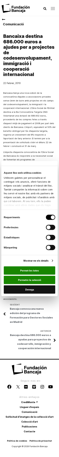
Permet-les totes (29, 270)
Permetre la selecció (29, 280)
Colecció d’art (29, 421)
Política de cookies (17, 441)
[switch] (50, 227)
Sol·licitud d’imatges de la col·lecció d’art (30, 416)
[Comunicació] (3, 19)
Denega (29, 289)
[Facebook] (9, 387)
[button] (45, 8)
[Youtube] (50, 387)
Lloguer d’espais (29, 407)
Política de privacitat (41, 441)
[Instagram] (42, 387)
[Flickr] (26, 387)
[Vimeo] (34, 387)
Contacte (29, 431)
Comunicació (13, 24)
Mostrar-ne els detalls (36, 260)
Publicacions (29, 426)
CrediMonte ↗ (29, 402)
